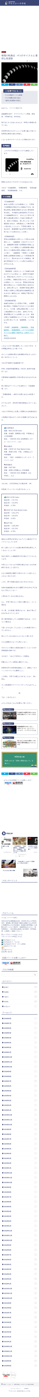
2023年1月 (20, 1226)
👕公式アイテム (6, 949)
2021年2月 (20, 1337)
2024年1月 (20, 1168)
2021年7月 (20, 1312)
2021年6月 (20, 1317)
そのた (20, 1001)
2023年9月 (20, 1187)
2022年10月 (20, 1240)
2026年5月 (20, 1033)
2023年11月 (20, 1177)
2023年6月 (20, 1202)
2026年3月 (20, 1042)
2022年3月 (20, 1274)
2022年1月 (20, 1284)
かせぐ (3, 52)
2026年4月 (20, 1038)
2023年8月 (20, 1192)
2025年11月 (20, 1062)
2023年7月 (20, 1197)
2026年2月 (20, 1047)
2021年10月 (20, 1298)
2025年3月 (20, 1100)
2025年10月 (20, 1067)
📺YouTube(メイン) (8, 940)
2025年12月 (20, 1057)
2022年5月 (20, 1264)
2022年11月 (20, 1235)
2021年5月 (20, 1322)
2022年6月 (20, 1259)
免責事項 (26, 1388)
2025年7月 (20, 1081)
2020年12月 (20, 1346)
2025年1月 (20, 1110)
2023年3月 (20, 1216)
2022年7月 (20, 1255)
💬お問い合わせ (6, 951)
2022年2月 (20, 1279)
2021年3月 (20, 1332)
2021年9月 (20, 1303)
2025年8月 (20, 1076)
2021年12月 (20, 1288)
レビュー (20, 1006)
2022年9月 (20, 1245)
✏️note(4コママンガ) (8, 946)
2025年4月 (20, 1095)
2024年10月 (20, 1124)
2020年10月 (20, 1356)
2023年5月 (20, 1206)
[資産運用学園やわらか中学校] (19, 3)
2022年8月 (20, 1250)
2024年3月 (20, 1158)
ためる (20, 992)
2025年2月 (20, 1105)
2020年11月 (20, 1351)
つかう (20, 997)
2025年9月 (20, 1071)
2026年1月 (20, 1052)
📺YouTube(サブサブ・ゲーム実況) (13, 944)
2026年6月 (20, 1028)
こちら (19, 934)
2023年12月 (20, 1173)
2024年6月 (20, 1144)
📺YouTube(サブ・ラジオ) (10, 942)
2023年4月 (20, 1211)
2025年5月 (20, 1091)
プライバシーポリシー (16, 1388)
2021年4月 (20, 1327)
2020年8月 (20, 1365)
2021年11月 (20, 1293)
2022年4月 (20, 1269)
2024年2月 (20, 1163)
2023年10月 (20, 1182)
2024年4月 (20, 1153)
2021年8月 (20, 1308)
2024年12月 (20, 1115)
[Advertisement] (19, 27)
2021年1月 (20, 1341)
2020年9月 (20, 1361)
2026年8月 (20, 1018)
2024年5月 (20, 1149)
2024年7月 (20, 1139)
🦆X (2, 948)
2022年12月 (20, 1231)
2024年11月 (20, 1120)
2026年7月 (20, 1023)
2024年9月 (20, 1129)
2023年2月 (20, 1221)
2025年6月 (20, 1086)
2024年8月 (20, 1134)
